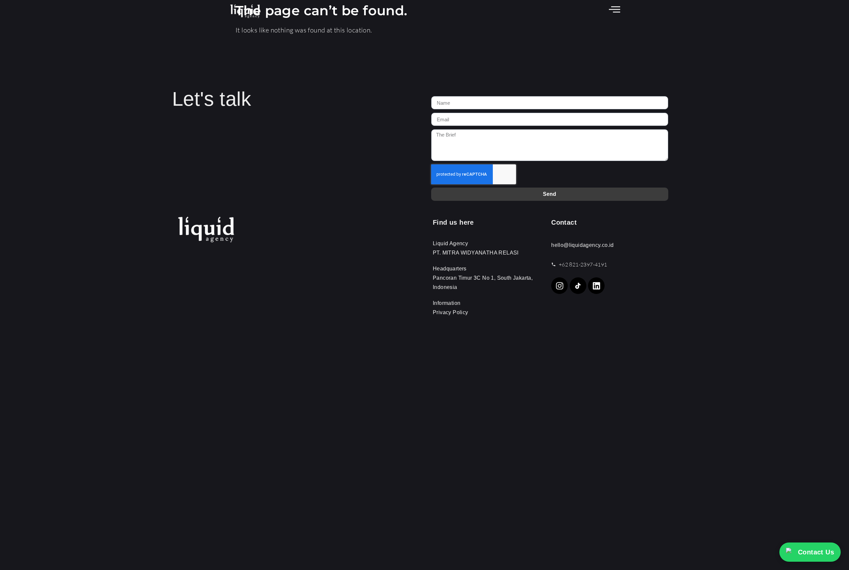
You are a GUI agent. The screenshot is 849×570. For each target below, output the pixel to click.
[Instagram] (559, 285)
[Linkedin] (596, 285)
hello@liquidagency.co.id (582, 245)
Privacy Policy (450, 312)
